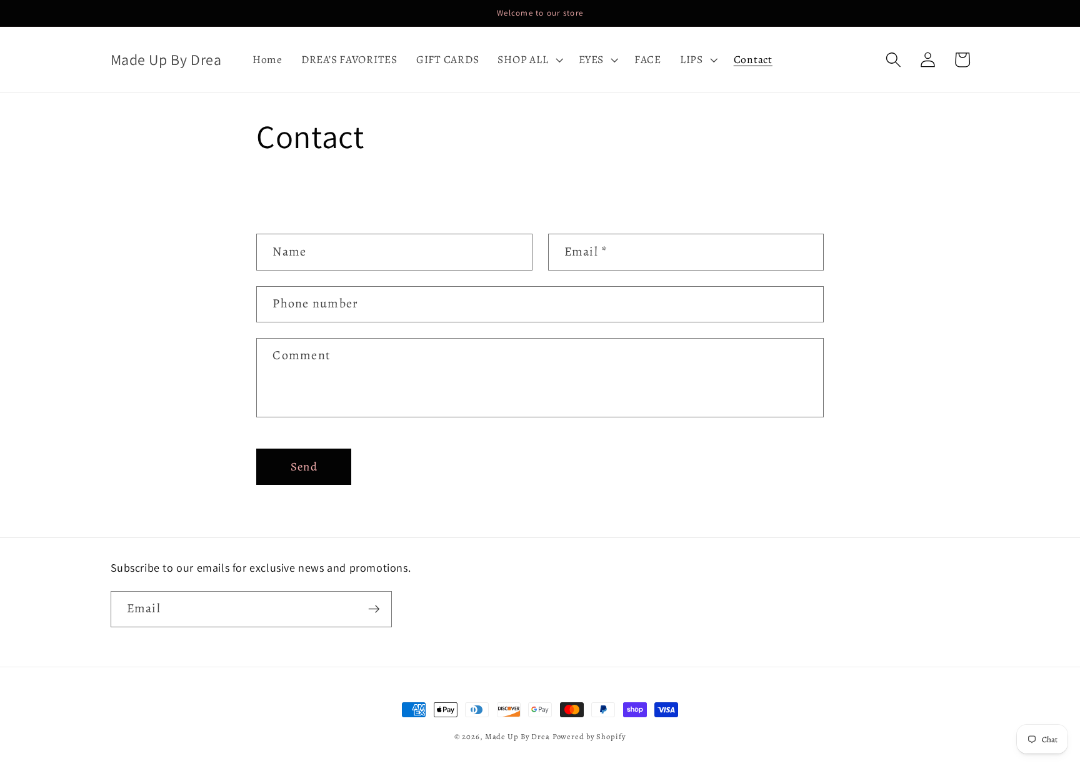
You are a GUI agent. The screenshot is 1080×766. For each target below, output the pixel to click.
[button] (528, 60)
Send (304, 466)
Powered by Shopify (589, 736)
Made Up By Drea (517, 736)
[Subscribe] (374, 609)
